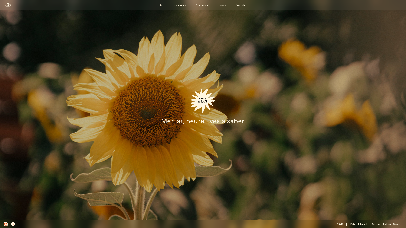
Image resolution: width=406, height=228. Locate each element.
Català (340, 224)
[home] (7, 5)
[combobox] (340, 224)
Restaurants (179, 5)
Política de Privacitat (359, 224)
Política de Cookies (391, 224)
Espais (222, 5)
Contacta (241, 5)
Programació (202, 5)
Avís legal (375, 224)
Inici (160, 5)
